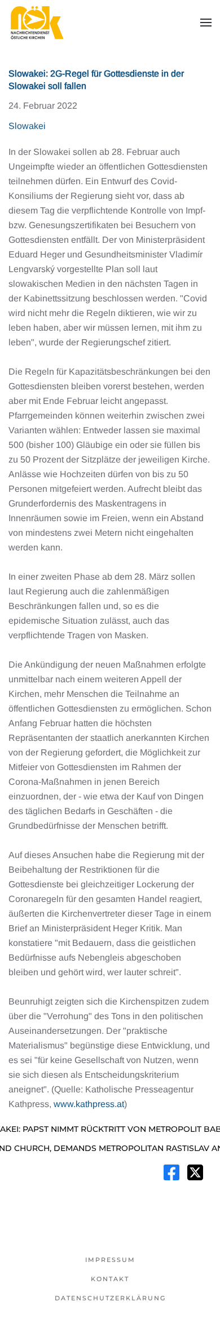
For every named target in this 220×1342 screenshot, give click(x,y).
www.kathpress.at (89, 1104)
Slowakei (27, 126)
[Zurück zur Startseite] (36, 22)
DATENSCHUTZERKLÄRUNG (110, 1298)
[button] (206, 22)
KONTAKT (110, 1279)
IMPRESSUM (110, 1260)
